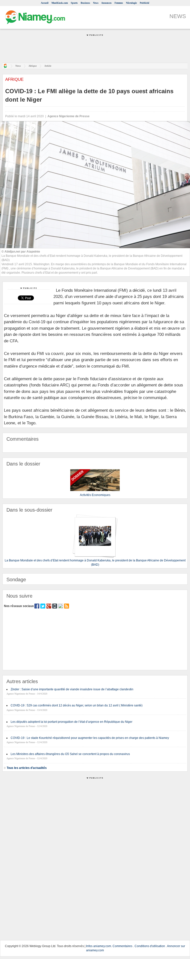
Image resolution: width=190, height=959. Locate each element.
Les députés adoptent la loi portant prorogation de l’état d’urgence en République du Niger (71, 722)
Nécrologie (131, 2)
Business (85, 2)
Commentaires (122, 946)
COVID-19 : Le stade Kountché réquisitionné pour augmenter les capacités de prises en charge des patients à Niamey (90, 738)
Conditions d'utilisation (150, 946)
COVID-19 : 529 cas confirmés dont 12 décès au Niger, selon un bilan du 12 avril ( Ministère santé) (76, 705)
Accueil (44, 2)
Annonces (106, 2)
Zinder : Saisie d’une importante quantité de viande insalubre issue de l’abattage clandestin (72, 689)
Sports (74, 2)
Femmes (119, 2)
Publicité (144, 2)
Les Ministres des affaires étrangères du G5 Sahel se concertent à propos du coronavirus (70, 754)
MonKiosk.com (59, 2)
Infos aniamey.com (98, 946)
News (95, 2)
